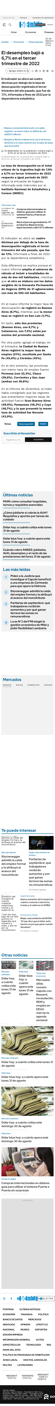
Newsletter (45, 1298)
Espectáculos (11, 1344)
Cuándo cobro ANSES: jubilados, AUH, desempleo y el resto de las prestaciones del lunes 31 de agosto (26, 553)
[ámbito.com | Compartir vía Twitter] (40, 70)
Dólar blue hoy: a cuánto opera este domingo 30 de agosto (24, 1139)
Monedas (7, 685)
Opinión (25, 1324)
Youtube (33, 1298)
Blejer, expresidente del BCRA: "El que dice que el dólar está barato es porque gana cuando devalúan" (36, 922)
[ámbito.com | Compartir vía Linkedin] (44, 70)
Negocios (9, 1324)
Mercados (34, 1319)
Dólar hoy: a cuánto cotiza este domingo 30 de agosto (21, 1124)
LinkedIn (25, 1298)
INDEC (43, 423)
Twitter (4, 1298)
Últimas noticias (29, 1309)
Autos (40, 1339)
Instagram (18, 1298)
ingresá (50, 24)
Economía (30, 32)
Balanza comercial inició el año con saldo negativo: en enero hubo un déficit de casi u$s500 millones (25, 131)
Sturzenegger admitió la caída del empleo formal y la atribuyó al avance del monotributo (31, 594)
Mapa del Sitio (12, 1349)
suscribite (41, 24)
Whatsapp (41, 1298)
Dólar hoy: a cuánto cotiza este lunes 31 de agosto (27, 528)
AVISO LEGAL (10, 1359)
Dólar (14, 32)
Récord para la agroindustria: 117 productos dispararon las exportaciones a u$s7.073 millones (35, 225)
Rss (49, 1344)
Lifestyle (42, 1324)
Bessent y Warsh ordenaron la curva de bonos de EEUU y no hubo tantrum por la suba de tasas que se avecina (28, 142)
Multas (7, 1365)
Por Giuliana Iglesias (37, 889)
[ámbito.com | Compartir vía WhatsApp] (33, 70)
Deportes (41, 1329)
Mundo (24, 1329)
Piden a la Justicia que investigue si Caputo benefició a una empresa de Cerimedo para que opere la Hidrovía (30, 581)
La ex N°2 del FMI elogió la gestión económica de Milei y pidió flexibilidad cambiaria (29, 625)
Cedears (48, 685)
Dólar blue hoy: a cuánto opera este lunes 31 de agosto (26, 540)
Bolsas (19, 685)
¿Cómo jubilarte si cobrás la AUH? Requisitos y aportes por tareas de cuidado (26, 516)
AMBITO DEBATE (43, 1376)
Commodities (33, 685)
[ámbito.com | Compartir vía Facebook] (36, 70)
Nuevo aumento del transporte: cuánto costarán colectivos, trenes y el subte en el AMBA (37, 902)
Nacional (9, 1329)
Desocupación (36, 42)
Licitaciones (25, 1365)
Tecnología (33, 1344)
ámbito (5, 42)
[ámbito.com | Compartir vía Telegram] (47, 70)
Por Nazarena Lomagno (29, 931)
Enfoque (23, 18)
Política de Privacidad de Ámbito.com (26, 1354)
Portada (8, 1309)
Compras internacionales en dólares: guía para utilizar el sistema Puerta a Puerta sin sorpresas (31, 213)
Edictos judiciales (35, 1359)
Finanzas (49, 32)
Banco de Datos (13, 1319)
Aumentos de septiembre (43, 18)
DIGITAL (11, 1376)
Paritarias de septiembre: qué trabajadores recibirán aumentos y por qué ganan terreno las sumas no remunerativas (30, 609)
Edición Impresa (13, 1334)
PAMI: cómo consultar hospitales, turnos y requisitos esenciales (25, 503)
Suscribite (38, 440)
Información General (16, 1339)
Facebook (11, 1298)
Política (43, 1314)
